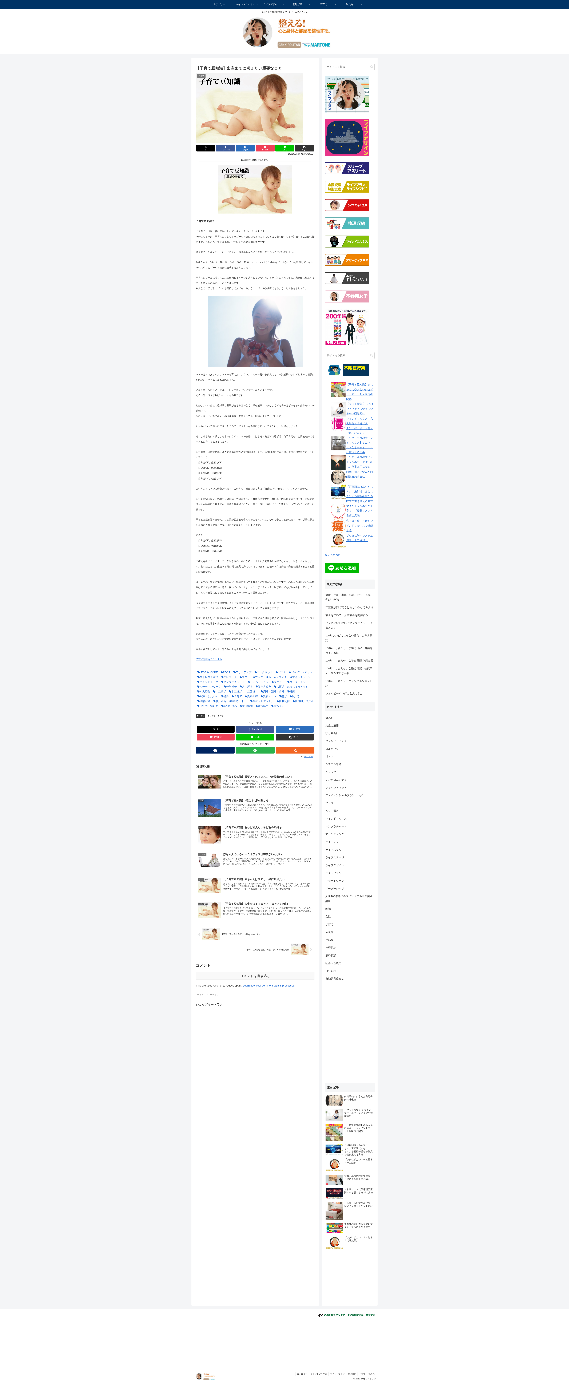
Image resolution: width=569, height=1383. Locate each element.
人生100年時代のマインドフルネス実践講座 (349, 899)
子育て (201, 716)
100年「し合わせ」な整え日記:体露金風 (349, 660)
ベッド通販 (332, 810)
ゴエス (329, 756)
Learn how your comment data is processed (269, 985)
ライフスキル (333, 849)
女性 (328, 916)
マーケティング (334, 834)
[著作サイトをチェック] (215, 750)
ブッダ (329, 803)
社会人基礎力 (333, 963)
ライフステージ (334, 857)
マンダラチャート (336, 826)
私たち (372, 1374)
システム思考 (333, 764)
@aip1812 (331, 555)
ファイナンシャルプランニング (344, 795)
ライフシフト (333, 842)
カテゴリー (302, 1374)
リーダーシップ (334, 888)
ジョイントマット (336, 787)
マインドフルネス (336, 818)
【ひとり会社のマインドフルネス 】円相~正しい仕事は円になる (359, 462)
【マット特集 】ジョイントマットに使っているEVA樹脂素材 (360, 409)
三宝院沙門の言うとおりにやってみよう (349, 607)
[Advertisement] (221, 1028)
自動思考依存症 (334, 978)
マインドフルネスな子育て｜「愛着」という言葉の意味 (359, 511)
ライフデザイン (334, 865)
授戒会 (329, 940)
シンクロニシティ (336, 779)
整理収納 (330, 947)
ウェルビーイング (336, 741)
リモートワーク (334, 880)
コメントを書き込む (255, 976)
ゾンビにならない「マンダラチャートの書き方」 (349, 625)
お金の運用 (332, 725)
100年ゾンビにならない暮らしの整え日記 (349, 638)
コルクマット (333, 748)
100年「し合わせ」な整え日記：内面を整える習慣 (349, 650)
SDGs (329, 717)
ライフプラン (333, 873)
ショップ (330, 772)
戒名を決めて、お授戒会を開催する (346, 615)
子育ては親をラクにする (209, 659)
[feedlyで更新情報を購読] (255, 750)
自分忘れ (330, 971)
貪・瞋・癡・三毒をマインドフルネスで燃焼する (359, 525)
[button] (304, 148)
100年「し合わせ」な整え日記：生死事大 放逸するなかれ (349, 671)
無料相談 (330, 955)
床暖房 (329, 932)
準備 (221, 716)
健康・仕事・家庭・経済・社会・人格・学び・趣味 (349, 597)
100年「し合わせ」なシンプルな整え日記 (349, 683)
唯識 (328, 909)
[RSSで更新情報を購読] (295, 750)
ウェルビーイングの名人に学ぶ (344, 693)
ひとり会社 (332, 733)
